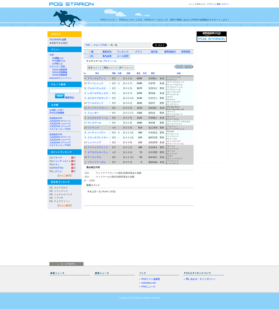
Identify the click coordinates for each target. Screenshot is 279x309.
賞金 (138, 73)
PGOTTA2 (58, 168)
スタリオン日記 (57, 66)
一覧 (91, 51)
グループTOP (100, 45)
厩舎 (153, 73)
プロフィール (110, 61)
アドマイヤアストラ (97, 147)
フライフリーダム (96, 162)
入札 (91, 56)
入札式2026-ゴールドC (60, 126)
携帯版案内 (170, 51)
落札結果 (107, 56)
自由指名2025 (55, 134)
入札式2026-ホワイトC (60, 121)
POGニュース (148, 286)
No (85, 73)
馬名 (97, 73)
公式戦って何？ (56, 110)
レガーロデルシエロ (97, 93)
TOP (51, 55)
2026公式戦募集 (59, 72)
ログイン (225, 4)
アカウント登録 (213, 4)
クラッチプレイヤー (97, 137)
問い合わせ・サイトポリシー (201, 279)
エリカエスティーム (97, 118)
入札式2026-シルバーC (60, 123)
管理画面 (185, 51)
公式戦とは (57, 63)
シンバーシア (94, 142)
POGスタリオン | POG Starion (71, 4)
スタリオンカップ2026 (60, 129)
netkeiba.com (148, 283)
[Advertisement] (128, 37)
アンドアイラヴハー (97, 108)
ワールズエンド (95, 103)
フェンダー (93, 113)
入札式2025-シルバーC (60, 139)
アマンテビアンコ (96, 78)
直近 (145, 73)
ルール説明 (122, 56)
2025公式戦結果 (59, 69)
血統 (179, 73)
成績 (128, 73)
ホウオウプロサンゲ (97, 98)
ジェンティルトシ (62, 161)
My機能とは (57, 58)
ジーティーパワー (96, 132)
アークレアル (94, 157)
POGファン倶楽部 (150, 279)
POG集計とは (58, 60)
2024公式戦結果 (59, 75)
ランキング (122, 51)
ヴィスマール (94, 122)
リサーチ (57, 157)
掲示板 (154, 51)
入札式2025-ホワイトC (60, 137)
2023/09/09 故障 (57, 39)
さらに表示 (64, 175)
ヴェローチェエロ (96, 88)
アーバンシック (95, 83)
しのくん (57, 171)
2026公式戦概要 (56, 113)
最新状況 (107, 51)
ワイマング (93, 127)
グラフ (138, 51)
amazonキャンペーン (60, 78)
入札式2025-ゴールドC (60, 142)
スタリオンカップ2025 (60, 145)
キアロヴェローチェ (97, 152)
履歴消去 (69, 97)
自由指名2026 (55, 118)
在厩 (119, 73)
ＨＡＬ (56, 164)
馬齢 (114, 73)
